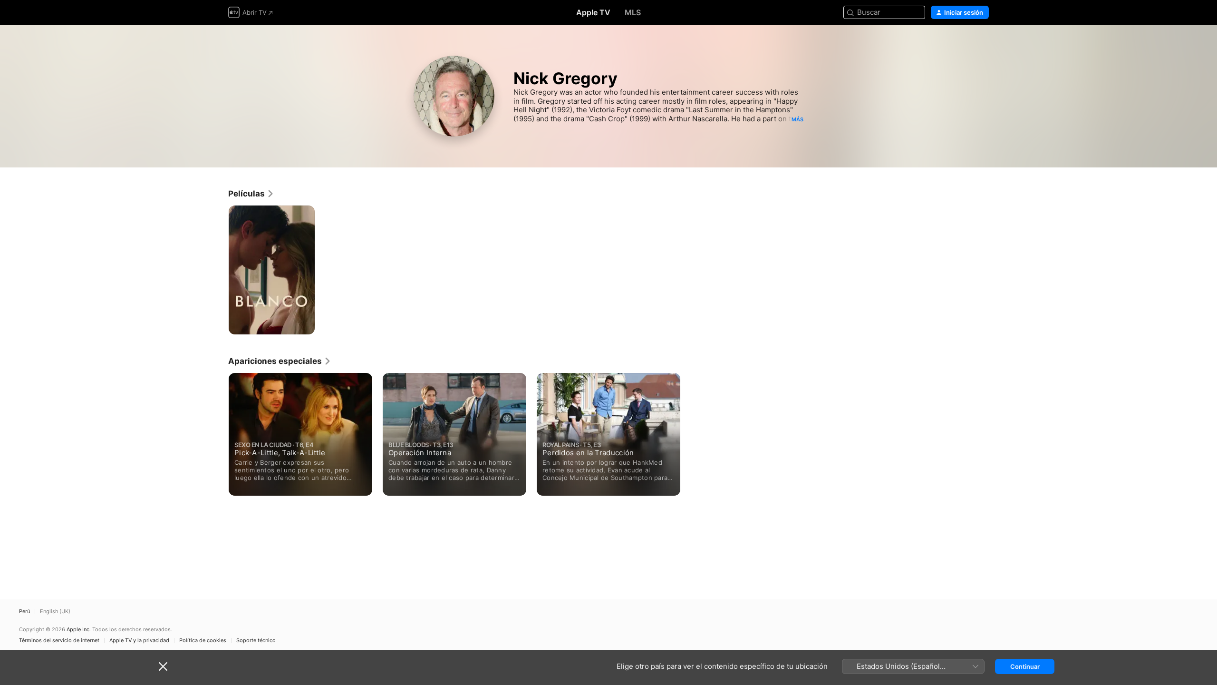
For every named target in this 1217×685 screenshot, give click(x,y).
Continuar (1025, 666)
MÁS (797, 119)
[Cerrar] (163, 666)
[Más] (304, 323)
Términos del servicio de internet (59, 640)
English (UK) (55, 611)
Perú (24, 611)
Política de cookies (202, 640)
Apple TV (593, 12)
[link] (251, 193)
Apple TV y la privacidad (139, 640)
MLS (633, 12)
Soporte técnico (256, 640)
